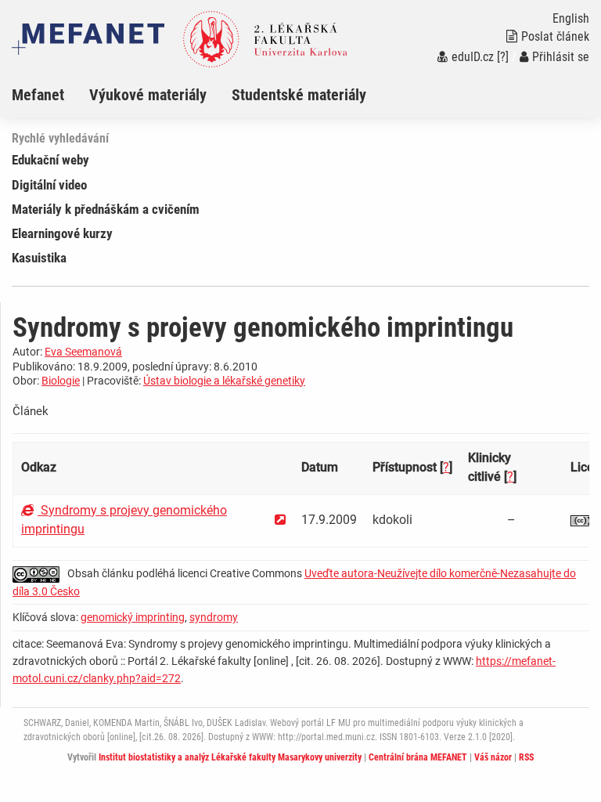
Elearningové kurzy (62, 233)
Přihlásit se (560, 56)
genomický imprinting (133, 617)
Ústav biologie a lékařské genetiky (224, 380)
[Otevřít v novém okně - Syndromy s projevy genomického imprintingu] (280, 519)
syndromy (213, 617)
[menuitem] (50, 94)
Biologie (60, 380)
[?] (503, 56)
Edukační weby (50, 160)
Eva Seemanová (83, 351)
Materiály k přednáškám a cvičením (106, 209)
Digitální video (49, 185)
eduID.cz (473, 56)
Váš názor (493, 757)
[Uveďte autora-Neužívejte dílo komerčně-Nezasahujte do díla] (40, 573)
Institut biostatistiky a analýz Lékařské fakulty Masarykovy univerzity (230, 757)
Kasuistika (39, 258)
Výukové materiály (148, 94)
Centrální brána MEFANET (418, 757)
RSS (526, 757)
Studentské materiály (299, 94)
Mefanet (38, 94)
